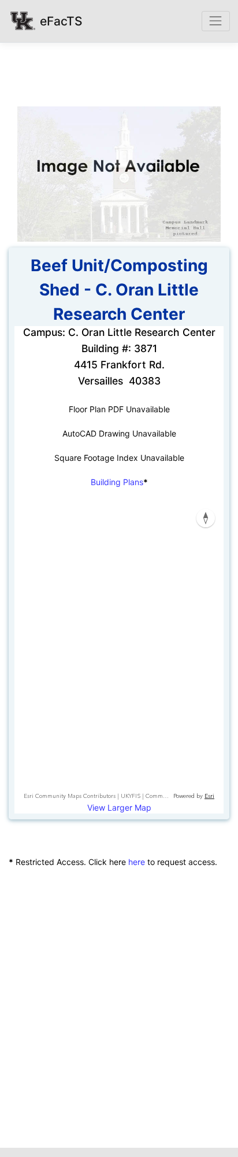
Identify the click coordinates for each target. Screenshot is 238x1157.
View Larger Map (119, 807)
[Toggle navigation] (216, 21)
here (136, 862)
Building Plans (117, 482)
